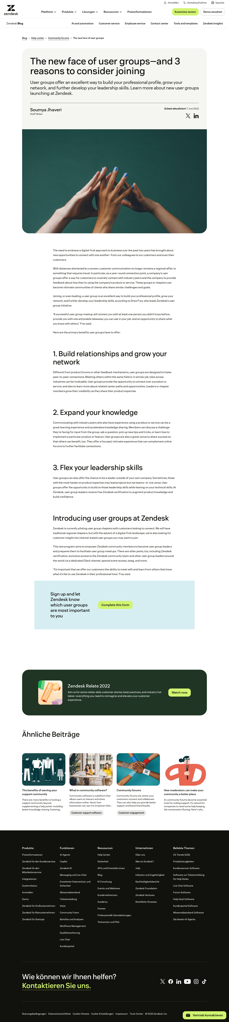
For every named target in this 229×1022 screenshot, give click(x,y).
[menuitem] (217, 3)
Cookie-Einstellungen (102, 1013)
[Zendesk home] (12, 10)
